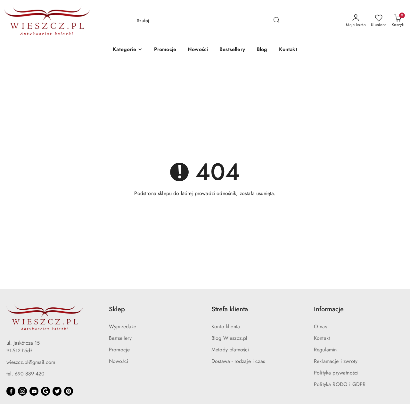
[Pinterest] (68, 391)
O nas (320, 326)
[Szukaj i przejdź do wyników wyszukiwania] (276, 21)
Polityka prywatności (336, 372)
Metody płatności (230, 349)
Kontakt (322, 338)
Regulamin (325, 349)
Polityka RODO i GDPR (339, 384)
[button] (127, 50)
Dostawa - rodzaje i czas (238, 361)
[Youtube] (33, 391)
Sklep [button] (117, 309)
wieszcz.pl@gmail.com (30, 362)
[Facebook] (10, 391)
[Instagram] (22, 391)
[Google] (45, 391)
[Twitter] (57, 391)
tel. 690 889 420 (25, 373)
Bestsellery (120, 338)
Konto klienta (225, 326)
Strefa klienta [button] (229, 309)
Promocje (119, 349)
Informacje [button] (329, 309)
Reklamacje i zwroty (335, 361)
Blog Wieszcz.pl (229, 338)
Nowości (118, 361)
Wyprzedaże (122, 326)
